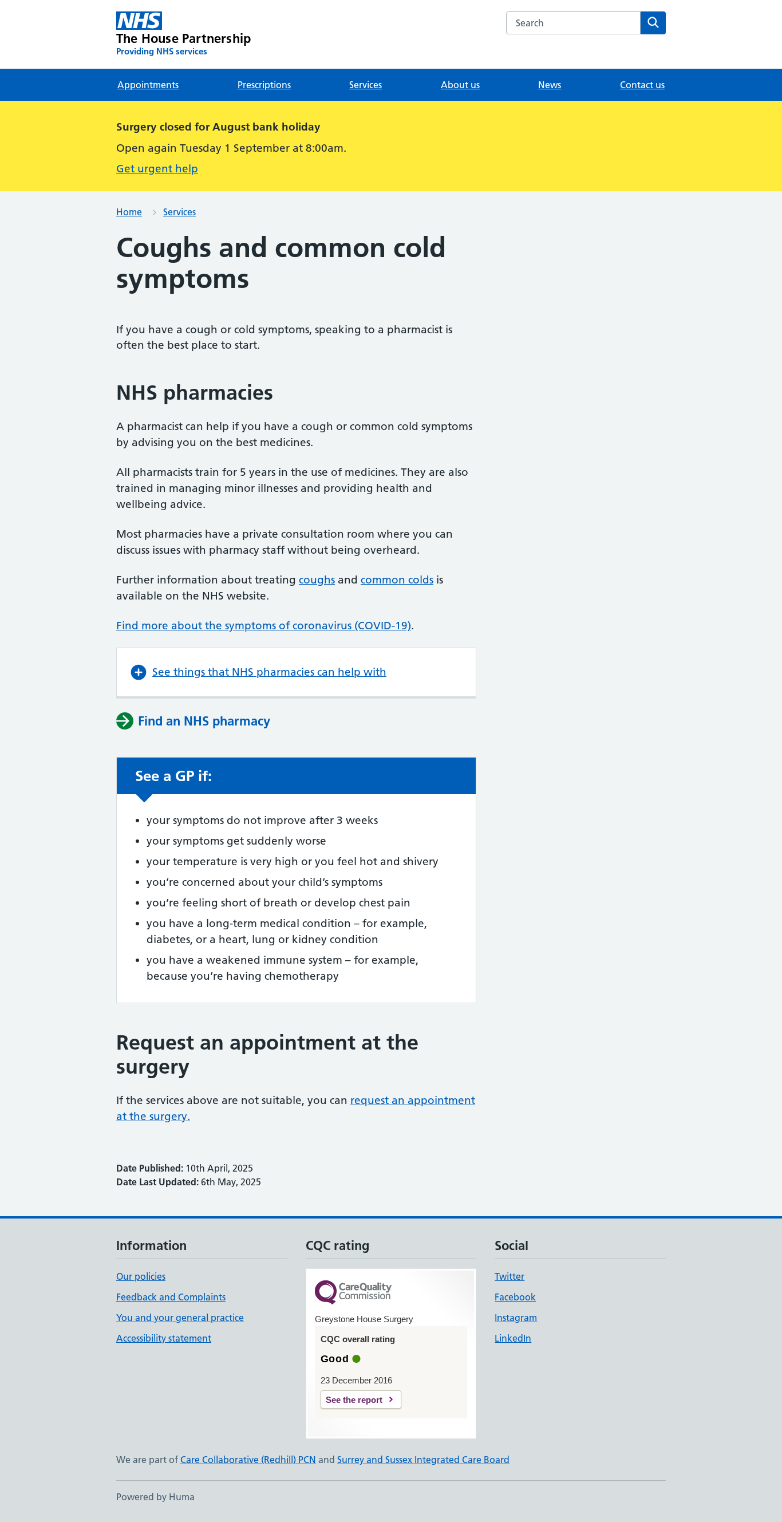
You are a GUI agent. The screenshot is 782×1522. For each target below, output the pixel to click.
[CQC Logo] (353, 1293)
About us (460, 84)
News (549, 84)
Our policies (140, 1276)
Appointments (148, 84)
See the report (354, 1400)
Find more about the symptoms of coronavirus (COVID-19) (263, 625)
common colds (397, 579)
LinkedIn (513, 1338)
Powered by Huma (155, 1497)
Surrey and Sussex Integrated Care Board (423, 1459)
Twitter (509, 1276)
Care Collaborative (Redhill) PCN (248, 1459)
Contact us (642, 84)
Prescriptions (264, 84)
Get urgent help (157, 168)
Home (129, 212)
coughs (317, 579)
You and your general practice (180, 1317)
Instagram (516, 1317)
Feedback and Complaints (171, 1297)
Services (365, 84)
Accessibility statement (163, 1338)
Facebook (515, 1297)
